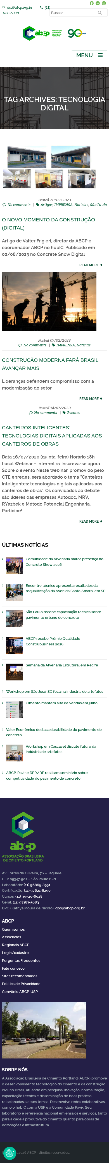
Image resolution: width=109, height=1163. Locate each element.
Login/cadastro (15, 953)
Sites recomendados (19, 976)
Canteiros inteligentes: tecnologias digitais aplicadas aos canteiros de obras (52, 436)
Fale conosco (13, 968)
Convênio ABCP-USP (20, 992)
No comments (19, 204)
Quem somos (13, 929)
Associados (11, 937)
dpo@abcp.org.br (70, 908)
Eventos (73, 412)
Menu (84, 55)
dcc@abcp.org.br (19, 7)
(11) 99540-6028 (28, 896)
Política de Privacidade (21, 984)
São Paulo (98, 204)
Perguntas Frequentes (21, 960)
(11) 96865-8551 (37, 885)
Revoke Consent (10, 1153)
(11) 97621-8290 (37, 890)
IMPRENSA (63, 204)
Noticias (81, 204)
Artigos (47, 204)
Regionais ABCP (15, 945)
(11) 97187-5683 (26, 902)
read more (89, 265)
